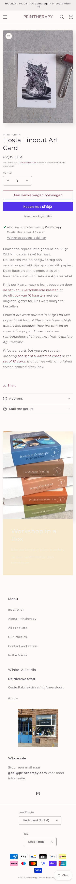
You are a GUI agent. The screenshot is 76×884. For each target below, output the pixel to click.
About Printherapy (22, 619)
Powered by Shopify (48, 878)
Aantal (7, 172)
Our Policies (17, 637)
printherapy (32, 878)
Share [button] (12, 385)
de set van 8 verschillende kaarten (31, 290)
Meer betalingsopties (38, 216)
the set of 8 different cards (39, 356)
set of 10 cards (14, 361)
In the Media (17, 655)
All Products (17, 628)
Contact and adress (23, 646)
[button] (5, 16)
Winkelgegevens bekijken (26, 237)
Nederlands (36, 841)
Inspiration (16, 609)
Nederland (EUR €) (36, 820)
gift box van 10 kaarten (26, 295)
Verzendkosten (28, 162)
